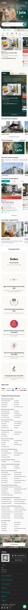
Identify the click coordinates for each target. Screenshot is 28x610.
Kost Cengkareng (17, 423)
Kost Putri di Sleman (18, 511)
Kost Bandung (4, 524)
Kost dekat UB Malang (5, 474)
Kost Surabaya (17, 524)
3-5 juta (14, 181)
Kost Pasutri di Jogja (5, 517)
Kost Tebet (16, 400)
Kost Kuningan (4, 404)
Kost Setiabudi (4, 402)
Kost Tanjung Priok (5, 446)
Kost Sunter (3, 442)
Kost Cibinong (17, 467)
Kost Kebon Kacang (18, 415)
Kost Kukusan (4, 467)
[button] (7, 30)
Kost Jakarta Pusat (5, 411)
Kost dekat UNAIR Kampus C (20, 480)
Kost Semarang (17, 522)
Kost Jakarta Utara (5, 440)
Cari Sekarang (14, 544)
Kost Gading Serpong (18, 453)
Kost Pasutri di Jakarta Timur (7, 511)
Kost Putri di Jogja (5, 507)
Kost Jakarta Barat (5, 421)
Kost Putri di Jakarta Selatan (20, 509)
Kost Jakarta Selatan (5, 400)
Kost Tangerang (4, 451)
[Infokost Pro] (22, 74)
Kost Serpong (17, 455)
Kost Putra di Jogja (5, 515)
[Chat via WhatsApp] (25, 607)
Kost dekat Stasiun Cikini (6, 501)
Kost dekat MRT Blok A (6, 499)
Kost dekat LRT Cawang (6, 503)
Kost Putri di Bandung (5, 513)
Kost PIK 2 (3, 444)
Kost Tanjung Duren (18, 421)
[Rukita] (5, 74)
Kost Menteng (17, 413)
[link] (18, 555)
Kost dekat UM (4, 478)
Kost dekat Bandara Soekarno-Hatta (20, 499)
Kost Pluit (16, 442)
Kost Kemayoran (4, 415)
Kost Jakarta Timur (5, 432)
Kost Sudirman (17, 417)
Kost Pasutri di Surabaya (19, 507)
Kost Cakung (16, 434)
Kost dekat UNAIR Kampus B (20, 476)
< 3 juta (5, 181)
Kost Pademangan (18, 444)
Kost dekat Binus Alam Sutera (20, 488)
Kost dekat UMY (17, 490)
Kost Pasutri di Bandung (19, 517)
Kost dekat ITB (4, 480)
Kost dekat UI (4, 476)
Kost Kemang (4, 406)
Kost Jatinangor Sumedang (20, 528)
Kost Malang (3, 526)
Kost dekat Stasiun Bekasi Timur (20, 503)
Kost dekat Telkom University (7, 486)
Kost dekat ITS (17, 478)
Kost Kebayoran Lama (18, 406)
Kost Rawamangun (18, 432)
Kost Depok (16, 465)
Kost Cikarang (17, 461)
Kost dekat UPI (4, 482)
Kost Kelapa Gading (18, 440)
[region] (14, 128)
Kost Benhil (16, 411)
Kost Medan (3, 528)
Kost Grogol (3, 423)
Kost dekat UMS (4, 488)
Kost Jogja (3, 522)
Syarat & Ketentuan (4, 604)
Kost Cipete (16, 404)
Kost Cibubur (4, 434)
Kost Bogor (3, 465)
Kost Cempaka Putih (5, 413)
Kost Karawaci (4, 455)
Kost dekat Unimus (5, 492)
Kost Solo (16, 526)
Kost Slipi (16, 427)
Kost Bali (16, 530)
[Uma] (14, 74)
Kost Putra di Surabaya (19, 513)
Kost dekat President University (7, 494)
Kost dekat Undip (17, 474)
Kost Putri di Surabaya (6, 509)
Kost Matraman (4, 436)
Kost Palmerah (4, 425)
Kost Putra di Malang (18, 515)
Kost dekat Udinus (18, 492)
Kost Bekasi (3, 461)
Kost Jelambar (17, 425)
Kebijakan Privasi (12, 604)
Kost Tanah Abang (5, 417)
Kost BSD (16, 451)
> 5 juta (22, 181)
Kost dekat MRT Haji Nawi (19, 501)
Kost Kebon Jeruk (5, 427)
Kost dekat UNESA (18, 472)
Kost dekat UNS (17, 482)
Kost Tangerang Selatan (6, 453)
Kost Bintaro (16, 402)
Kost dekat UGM (4, 472)
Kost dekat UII (4, 490)
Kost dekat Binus (17, 486)
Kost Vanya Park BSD (5, 457)
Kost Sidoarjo (4, 530)
